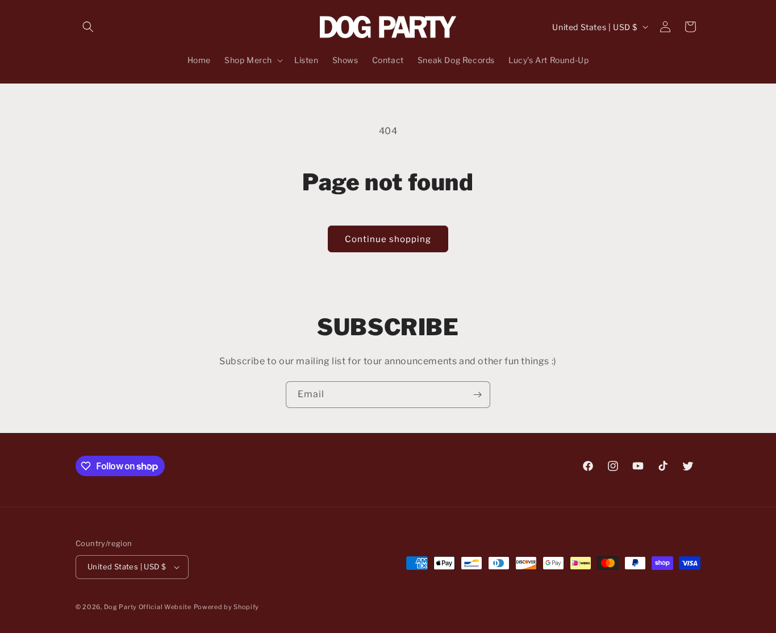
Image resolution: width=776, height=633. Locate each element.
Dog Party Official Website (147, 607)
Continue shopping (388, 239)
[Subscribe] (477, 394)
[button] (88, 26)
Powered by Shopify (227, 607)
